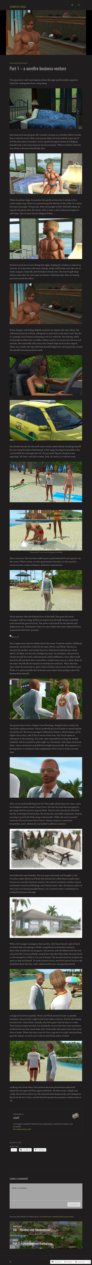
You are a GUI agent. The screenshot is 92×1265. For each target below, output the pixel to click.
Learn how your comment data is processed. (56, 1216)
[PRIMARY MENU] (72, 5)
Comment (74, 1204)
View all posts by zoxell (22, 1129)
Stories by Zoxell (18, 6)
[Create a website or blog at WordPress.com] (10, 1262)
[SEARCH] (79, 5)
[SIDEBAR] (46, 1255)
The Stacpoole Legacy (19, 63)
